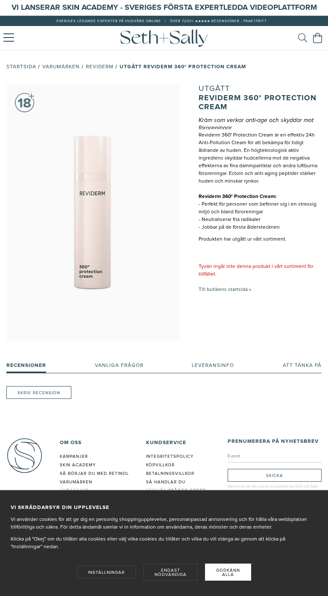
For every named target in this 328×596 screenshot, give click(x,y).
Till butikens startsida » (225, 289)
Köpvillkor (160, 465)
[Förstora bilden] (93, 212)
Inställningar (106, 572)
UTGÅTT (214, 89)
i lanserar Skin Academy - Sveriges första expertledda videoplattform (167, 8)
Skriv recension (39, 393)
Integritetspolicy (169, 456)
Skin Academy (78, 465)
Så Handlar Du (165, 482)
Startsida (21, 67)
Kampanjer (74, 456)
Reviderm (100, 67)
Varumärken (61, 67)
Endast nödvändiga (171, 572)
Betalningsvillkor (170, 473)
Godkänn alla (228, 572)
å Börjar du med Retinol (96, 473)
